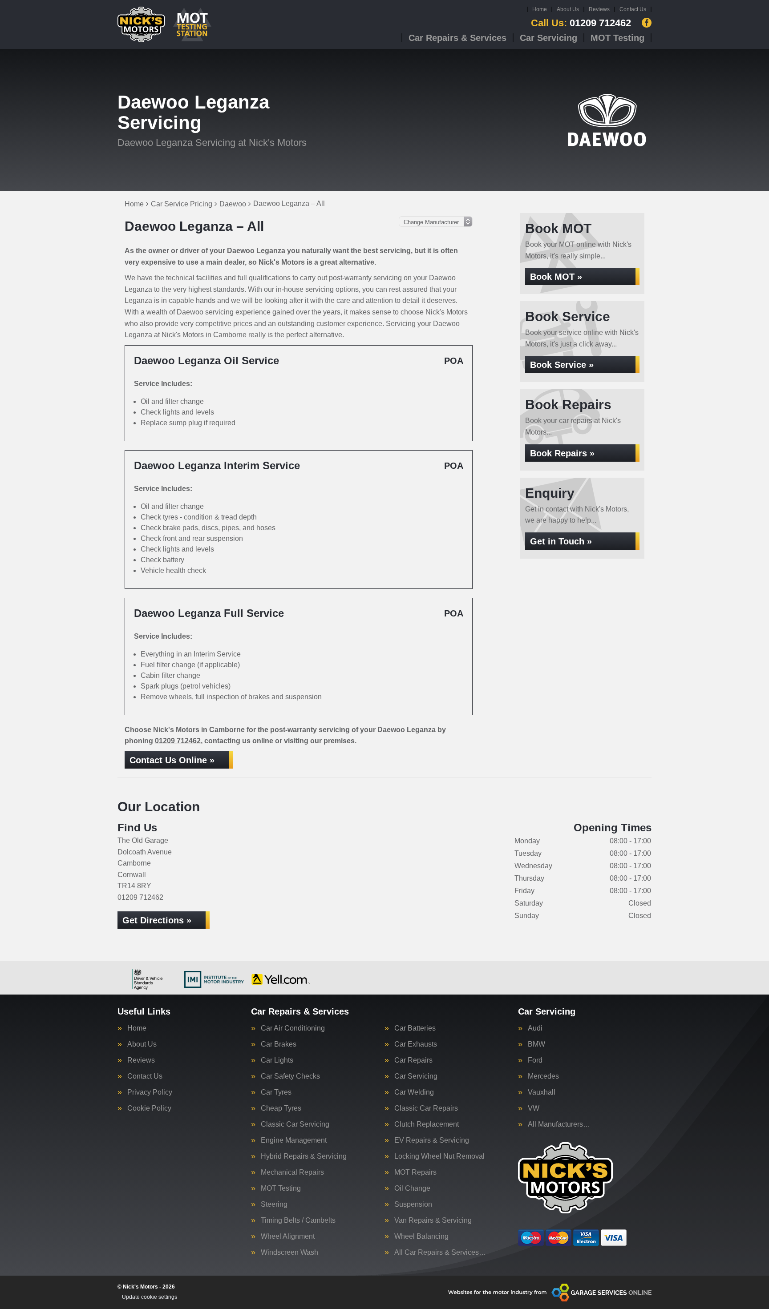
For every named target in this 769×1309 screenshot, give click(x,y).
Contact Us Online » (172, 760)
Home (539, 9)
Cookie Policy (149, 1108)
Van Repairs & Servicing (433, 1220)
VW (533, 1108)
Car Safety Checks (290, 1076)
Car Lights (277, 1060)
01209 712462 (581, 23)
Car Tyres (276, 1092)
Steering (274, 1204)
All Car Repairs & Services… (440, 1252)
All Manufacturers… (559, 1124)
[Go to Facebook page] (647, 23)
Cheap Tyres (281, 1108)
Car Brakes (278, 1044)
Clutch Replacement (426, 1124)
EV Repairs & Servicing (431, 1140)
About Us (568, 9)
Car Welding (414, 1092)
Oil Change (412, 1188)
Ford (535, 1060)
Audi (535, 1028)
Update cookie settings (149, 1297)
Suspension (413, 1204)
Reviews (599, 9)
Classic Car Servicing (295, 1124)
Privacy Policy (149, 1092)
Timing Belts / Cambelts (298, 1220)
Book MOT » (556, 277)
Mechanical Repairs (292, 1172)
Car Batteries (415, 1028)
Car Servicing (548, 37)
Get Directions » (156, 920)
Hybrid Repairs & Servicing (304, 1156)
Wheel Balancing (421, 1236)
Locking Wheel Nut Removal (439, 1156)
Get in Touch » (561, 541)
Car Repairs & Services (457, 37)
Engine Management (294, 1140)
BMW (536, 1044)
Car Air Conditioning (293, 1028)
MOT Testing (617, 37)
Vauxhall (541, 1092)
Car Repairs (413, 1060)
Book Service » (562, 365)
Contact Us (632, 9)
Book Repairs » (562, 453)
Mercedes (543, 1076)
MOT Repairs (415, 1172)
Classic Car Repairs (426, 1108)
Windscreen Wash (289, 1252)
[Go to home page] (165, 24)
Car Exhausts (415, 1044)
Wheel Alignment (288, 1236)
